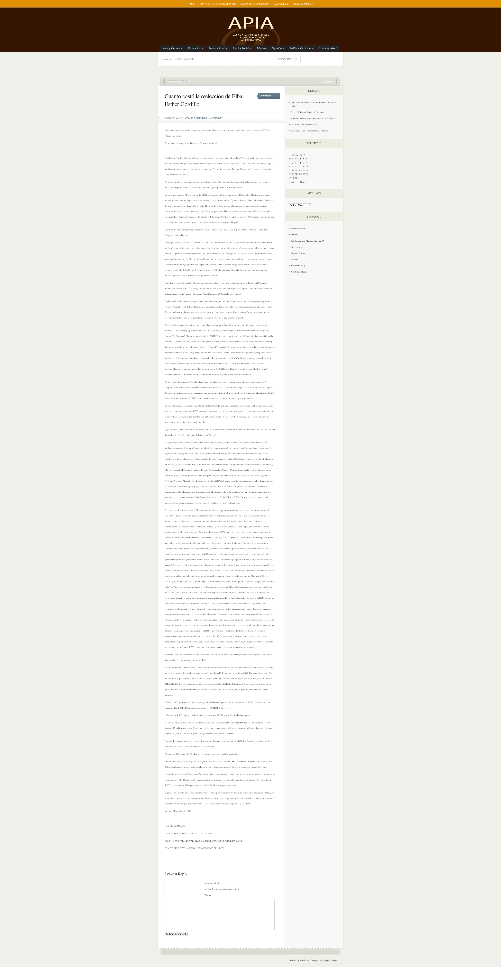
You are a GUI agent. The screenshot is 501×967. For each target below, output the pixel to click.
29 (290, 177)
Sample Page (281, 3)
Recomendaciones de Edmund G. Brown (309, 130)
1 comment (265, 95)
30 (293, 177)
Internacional (218, 48)
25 (298, 174)
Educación (196, 48)
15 (290, 170)
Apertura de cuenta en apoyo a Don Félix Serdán (313, 118)
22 (290, 174)
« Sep (291, 181)
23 (293, 174)
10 (296, 166)
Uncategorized (328, 48)
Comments (188, 59)
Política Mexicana (302, 48)
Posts (178, 59)
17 (296, 170)
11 (298, 166)
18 (298, 170)
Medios (261, 48)
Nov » (303, 181)
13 (304, 166)
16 (293, 170)
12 (301, 166)
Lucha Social (242, 48)
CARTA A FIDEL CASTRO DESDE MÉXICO (176, 81)
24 (296, 174)
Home (192, 3)
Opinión (278, 48)
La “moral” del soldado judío (304, 124)
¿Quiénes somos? (303, 3)
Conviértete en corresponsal (218, 3)
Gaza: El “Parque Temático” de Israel (307, 112)
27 (304, 174)
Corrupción (200, 118)
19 (301, 170)
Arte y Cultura (173, 48)
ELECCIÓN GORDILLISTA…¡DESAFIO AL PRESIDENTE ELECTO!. (328, 81)
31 (296, 177)
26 (301, 174)
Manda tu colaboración (254, 3)
